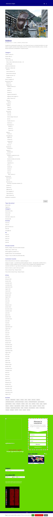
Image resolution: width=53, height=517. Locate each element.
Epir (8, 118)
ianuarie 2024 (8, 306)
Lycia (8, 170)
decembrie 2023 (8, 308)
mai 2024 (7, 303)
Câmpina (8, 185)
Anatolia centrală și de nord (13, 159)
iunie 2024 (7, 301)
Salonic (9, 128)
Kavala (9, 126)
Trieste (8, 133)
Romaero (26, 407)
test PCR (16, 409)
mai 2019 (7, 376)
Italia (7, 132)
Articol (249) (7, 205)
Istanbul (9, 166)
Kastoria (9, 122)
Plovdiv (8, 92)
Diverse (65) (7, 213)
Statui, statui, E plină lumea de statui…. (14, 62)
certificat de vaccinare (10, 401)
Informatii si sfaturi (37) (10, 216)
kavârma (33, 403)
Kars (30, 403)
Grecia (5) (7, 222)
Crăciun (26, 401)
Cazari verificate (9, 71)
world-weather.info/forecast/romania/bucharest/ (13, 481)
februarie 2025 (8, 293)
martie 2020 (7, 362)
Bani (7, 69)
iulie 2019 (7, 372)
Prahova (8, 187)
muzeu (30, 405)
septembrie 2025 (8, 287)
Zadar (8, 107)
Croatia (7, 103)
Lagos (41, 403)
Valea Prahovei (9, 195)
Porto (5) (7, 224)
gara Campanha (41, 401)
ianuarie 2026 (8, 281)
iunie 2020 (7, 356)
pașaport (34, 405)
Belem (29, 399)
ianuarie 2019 (8, 384)
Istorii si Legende (8, 79)
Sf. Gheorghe (42, 407)
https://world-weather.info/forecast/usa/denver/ (13, 482)
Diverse (6, 58)
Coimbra (9, 139)
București (8, 181)
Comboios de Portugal (19, 401)
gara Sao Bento (8, 403)
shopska (7, 409)
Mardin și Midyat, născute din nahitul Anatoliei (14, 247)
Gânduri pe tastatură (9, 66)
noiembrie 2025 (8, 283)
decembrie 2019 (8, 368)
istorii (27, 403)
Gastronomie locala (10, 73)
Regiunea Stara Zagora (12, 96)
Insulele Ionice (10, 120)
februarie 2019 (8, 382)
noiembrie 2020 (8, 346)
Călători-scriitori (8, 54)
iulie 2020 (7, 354)
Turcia (7, 153)
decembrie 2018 (8, 386)
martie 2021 (7, 338)
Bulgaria (8, 85)
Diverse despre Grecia (11, 116)
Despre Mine (8, 56)
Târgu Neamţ (9, 193)
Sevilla (37, 407)
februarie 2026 (8, 279)
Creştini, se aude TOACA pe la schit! (16, 267)
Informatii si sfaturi (9, 68)
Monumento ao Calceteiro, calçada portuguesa (19, 260)
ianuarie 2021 (8, 342)
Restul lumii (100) (8, 211)
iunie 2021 (7, 332)
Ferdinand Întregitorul (33, 401)
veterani (28, 409)
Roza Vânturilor (32, 407)
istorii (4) (7, 228)
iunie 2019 (7, 374)
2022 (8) (7, 242)
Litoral (8, 88)
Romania (7, 176)
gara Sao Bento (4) (9, 226)
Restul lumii (25, 42)
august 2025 (7, 289)
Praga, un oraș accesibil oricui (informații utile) (15, 255)
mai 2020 (7, 358)
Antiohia (9, 160)
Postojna (9, 148)
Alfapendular (12, 399)
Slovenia (8, 146)
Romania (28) (8, 218)
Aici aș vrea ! (8, 60)
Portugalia (8, 135)
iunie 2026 (7, 277)
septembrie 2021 (8, 326)
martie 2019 (7, 380)
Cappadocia (9, 162)
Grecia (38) (7, 215)
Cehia (7, 100)
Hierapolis (18, 403)
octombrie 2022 (8, 318)
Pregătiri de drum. (10, 75)
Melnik (8, 90)
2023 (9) (7, 240)
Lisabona (9, 141)
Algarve (8, 137)
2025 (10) (7, 236)
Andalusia (9, 151)
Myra (8, 172)
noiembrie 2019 (8, 370)
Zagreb (8, 109)
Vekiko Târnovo (10, 98)
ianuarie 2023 (8, 316)
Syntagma (12, 409)
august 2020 (7, 352)
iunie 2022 (7, 320)
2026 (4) (7, 234)
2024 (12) (7, 238)
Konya (8, 168)
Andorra (8, 40)
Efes (8, 164)
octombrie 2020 (8, 348)
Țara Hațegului (9, 191)
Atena (8, 112)
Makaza (22, 405)
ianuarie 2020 (8, 366)
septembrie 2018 (8, 392)
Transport (8, 77)
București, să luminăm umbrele (13, 183)
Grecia (7, 111)
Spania (7, 150)
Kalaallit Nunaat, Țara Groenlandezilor (13, 253)
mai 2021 (7, 334)
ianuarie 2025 (8, 295)
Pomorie (39, 405)
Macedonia (9, 124)
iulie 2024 (7, 299)
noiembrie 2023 (8, 310)
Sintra (9, 142)
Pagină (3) (7, 207)
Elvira (8, 42)
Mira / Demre (11, 174)
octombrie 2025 (8, 285)
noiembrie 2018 (8, 388)
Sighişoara (8, 189)
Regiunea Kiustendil (11, 94)
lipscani (7, 405)
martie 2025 (7, 291)
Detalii (46, 515)
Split (8, 105)
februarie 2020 (8, 364)
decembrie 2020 (8, 344)
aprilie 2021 (7, 336)
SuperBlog (8, 64)
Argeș (7, 179)
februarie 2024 (8, 305)
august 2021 (7, 328)
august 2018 (7, 394)
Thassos (10, 130)
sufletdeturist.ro (9, 443)
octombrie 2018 (8, 390)
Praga (8, 101)
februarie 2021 (8, 340)
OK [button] (32, 515)
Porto (8, 144)
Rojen (22, 407)
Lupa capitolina (17, 405)
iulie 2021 (7, 330)
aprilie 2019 (7, 378)
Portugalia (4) (8, 230)
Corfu (8, 114)
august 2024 (7, 297)
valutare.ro (12, 507)
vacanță (24, 409)
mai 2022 (7, 322)
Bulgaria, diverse (10, 86)
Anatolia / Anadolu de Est (12, 155)
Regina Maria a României (15, 407)
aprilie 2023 (7, 314)
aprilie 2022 (7, 324)
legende (44, 403)
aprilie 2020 (7, 360)
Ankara (9, 157)
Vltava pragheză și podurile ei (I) (12, 251)
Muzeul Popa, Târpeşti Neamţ (15, 269)
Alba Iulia (8, 178)
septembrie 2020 (8, 350)
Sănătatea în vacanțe (9, 197)
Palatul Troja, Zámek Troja (11, 249)
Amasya (22, 399)
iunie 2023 (7, 312)
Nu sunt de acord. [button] (39, 515)
